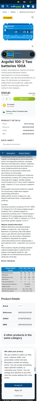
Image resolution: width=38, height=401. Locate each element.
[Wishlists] (28, 6)
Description (11, 153)
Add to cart (24, 99)
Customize (18, 396)
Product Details (24, 153)
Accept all (18, 385)
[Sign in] (23, 6)
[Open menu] (3, 6)
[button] (7, 6)
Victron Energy (29, 124)
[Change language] (25, 2)
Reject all (18, 390)
